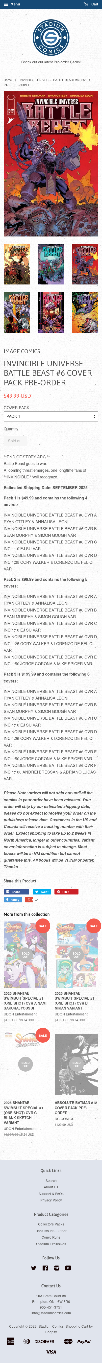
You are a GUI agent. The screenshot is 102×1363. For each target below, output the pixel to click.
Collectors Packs (51, 1224)
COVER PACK (16, 407)
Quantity (11, 429)
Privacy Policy (51, 1200)
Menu (15, 3)
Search (51, 1180)
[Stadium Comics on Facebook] (45, 1268)
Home (8, 80)
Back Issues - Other (51, 1230)
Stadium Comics (51, 1326)
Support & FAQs (51, 1193)
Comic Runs (51, 1237)
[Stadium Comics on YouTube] (68, 1268)
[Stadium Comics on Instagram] (56, 1268)
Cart (94, 3)
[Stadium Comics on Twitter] (33, 1268)
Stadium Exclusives (51, 1243)
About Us (51, 1186)
